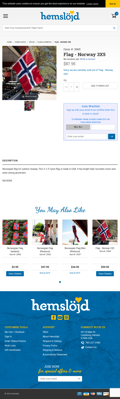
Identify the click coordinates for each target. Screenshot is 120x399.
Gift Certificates (13, 350)
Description (10, 160)
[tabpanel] (15, 249)
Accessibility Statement (55, 354)
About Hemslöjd (51, 336)
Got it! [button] (113, 4)
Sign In (8, 336)
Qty (65, 80)
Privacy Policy (50, 345)
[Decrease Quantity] (66, 87)
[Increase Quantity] (76, 87)
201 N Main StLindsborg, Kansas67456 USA (90, 335)
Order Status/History (15, 341)
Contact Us (91, 347)
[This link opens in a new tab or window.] (53, 317)
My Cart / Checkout (14, 332)
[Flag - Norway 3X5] (29, 106)
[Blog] (66, 317)
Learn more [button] (92, 3)
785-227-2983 (92, 342)
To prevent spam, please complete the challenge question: (91, 120)
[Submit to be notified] (111, 136)
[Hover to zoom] (29, 72)
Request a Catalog (52, 341)
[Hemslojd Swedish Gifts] (60, 15)
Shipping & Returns (52, 350)
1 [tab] (60, 282)
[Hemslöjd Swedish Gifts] (60, 304)
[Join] (78, 379)
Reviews (7, 180)
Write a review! (87, 59)
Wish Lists (10, 345)
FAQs (45, 332)
